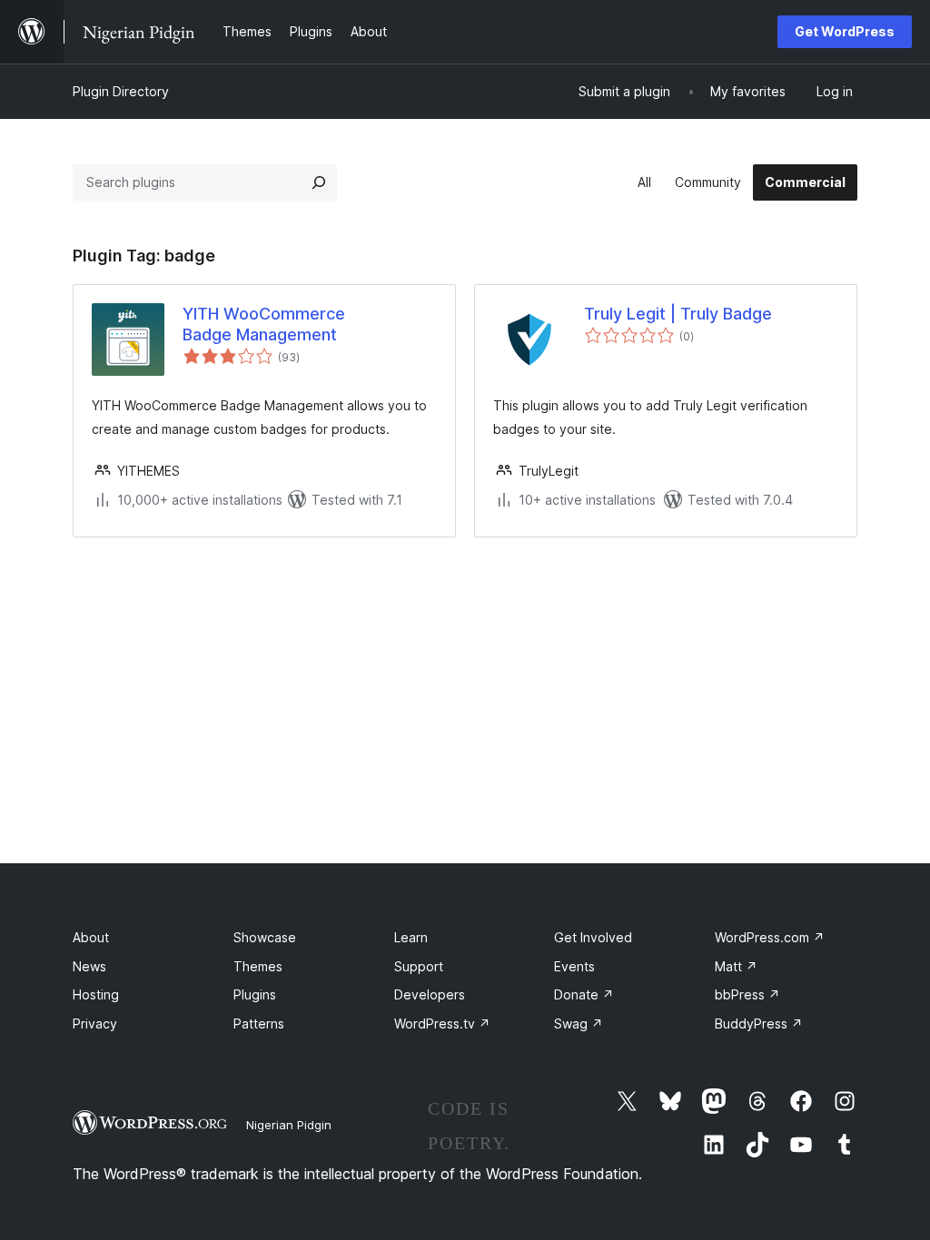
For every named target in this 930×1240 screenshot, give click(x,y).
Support (418, 966)
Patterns (258, 1023)
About (91, 937)
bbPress (747, 994)
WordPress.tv (442, 1023)
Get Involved (593, 937)
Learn (411, 937)
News (89, 966)
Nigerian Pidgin (288, 1124)
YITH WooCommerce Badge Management (264, 324)
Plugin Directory (121, 91)
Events (574, 966)
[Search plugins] (319, 182)
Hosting (96, 994)
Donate (584, 994)
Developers (429, 994)
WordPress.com (770, 937)
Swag (578, 1023)
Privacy (95, 1023)
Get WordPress (845, 31)
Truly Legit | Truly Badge (678, 313)
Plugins (254, 994)
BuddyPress (759, 1023)
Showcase (264, 937)
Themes (257, 966)
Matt (736, 966)
